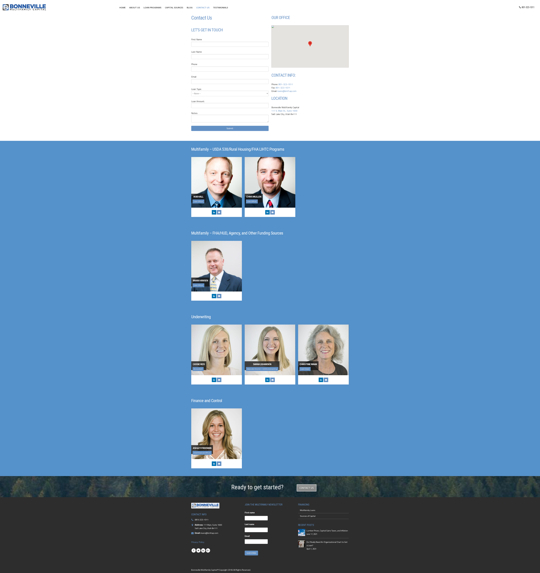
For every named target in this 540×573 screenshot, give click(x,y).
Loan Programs (152, 7)
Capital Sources (174, 7)
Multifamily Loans (307, 510)
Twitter (198, 550)
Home (122, 7)
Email (193, 76)
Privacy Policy (197, 542)
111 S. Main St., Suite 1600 (284, 110)
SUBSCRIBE (251, 552)
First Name (196, 39)
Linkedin (203, 550)
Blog (190, 7)
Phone (194, 64)
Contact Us (202, 7)
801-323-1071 (283, 87)
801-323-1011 (285, 84)
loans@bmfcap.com (286, 91)
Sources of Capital (307, 516)
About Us (134, 7)
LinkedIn (214, 212)
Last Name (196, 51)
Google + (208, 550)
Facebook (194, 550)
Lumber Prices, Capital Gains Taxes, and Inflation (327, 530)
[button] (310, 43)
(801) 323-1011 (201, 519)
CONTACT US (306, 488)
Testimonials (220, 7)
